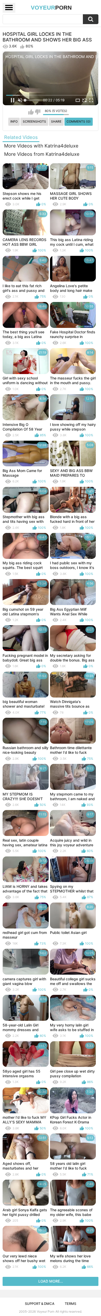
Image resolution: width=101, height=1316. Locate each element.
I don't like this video (37, 112)
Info (14, 121)
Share (56, 121)
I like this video (31, 112)
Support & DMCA (39, 1303)
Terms (70, 1303)
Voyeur (51, 7)
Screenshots (34, 121)
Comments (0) (79, 121)
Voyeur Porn (45, 1311)
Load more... (50, 1281)
